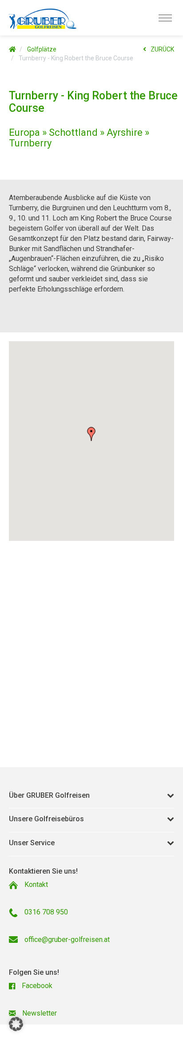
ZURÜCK (162, 49)
